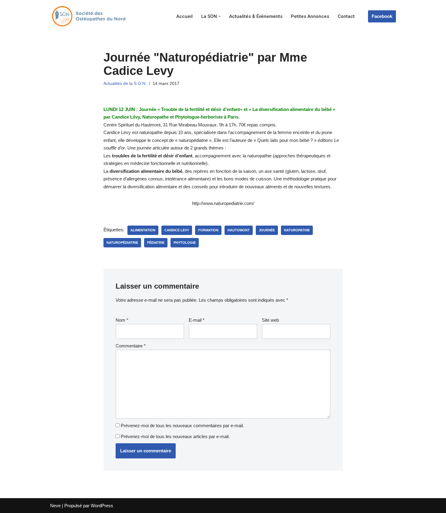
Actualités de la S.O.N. (125, 83)
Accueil (184, 16)
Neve (55, 505)
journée (267, 230)
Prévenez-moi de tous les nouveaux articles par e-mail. (175, 436)
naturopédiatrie (122, 242)
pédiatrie (155, 242)
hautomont (239, 230)
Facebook (382, 16)
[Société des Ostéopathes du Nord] (88, 16)
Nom (122, 320)
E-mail (196, 320)
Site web (270, 320)
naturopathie (297, 230)
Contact (346, 16)
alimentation (142, 230)
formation (208, 230)
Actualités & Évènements (255, 16)
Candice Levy (176, 230)
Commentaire (131, 345)
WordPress (102, 505)
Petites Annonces (310, 16)
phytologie (185, 242)
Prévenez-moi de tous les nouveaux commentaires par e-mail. (182, 425)
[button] (219, 16)
